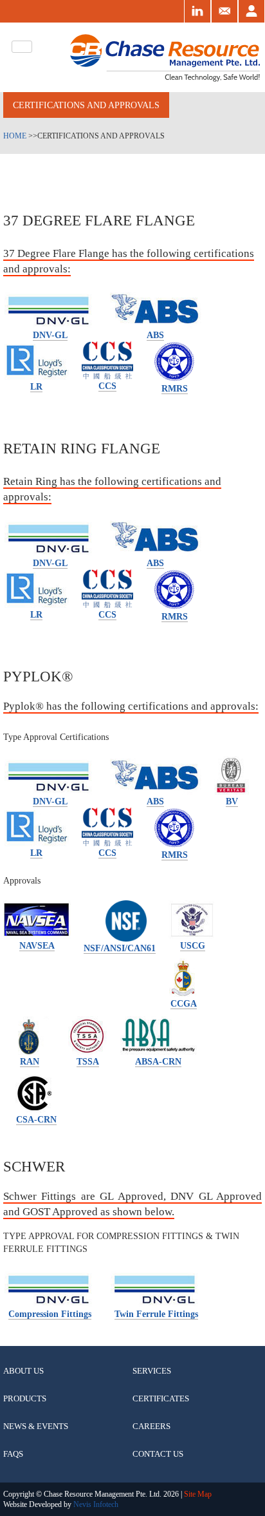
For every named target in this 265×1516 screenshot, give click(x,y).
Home (14, 136)
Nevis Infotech (95, 1504)
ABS (155, 335)
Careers (151, 1426)
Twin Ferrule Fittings (156, 1314)
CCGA (183, 1003)
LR (36, 386)
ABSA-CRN (158, 1061)
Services (151, 1371)
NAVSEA (37, 945)
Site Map (197, 1494)
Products (24, 1398)
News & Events (35, 1426)
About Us (23, 1371)
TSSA (88, 1061)
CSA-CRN (36, 1119)
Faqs (13, 1454)
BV (232, 801)
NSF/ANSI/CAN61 (120, 948)
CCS (107, 386)
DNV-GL (50, 335)
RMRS (174, 388)
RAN (29, 1061)
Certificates (160, 1398)
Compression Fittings (49, 1314)
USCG (192, 945)
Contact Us (157, 1454)
